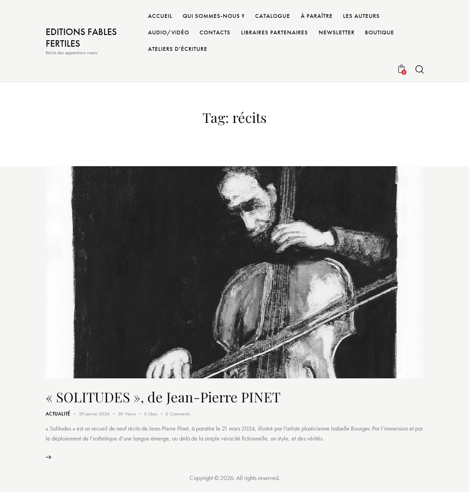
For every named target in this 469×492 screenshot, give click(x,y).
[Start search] (419, 69)
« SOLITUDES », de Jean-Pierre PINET (163, 397)
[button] (154, 413)
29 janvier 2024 (94, 414)
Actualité (58, 414)
